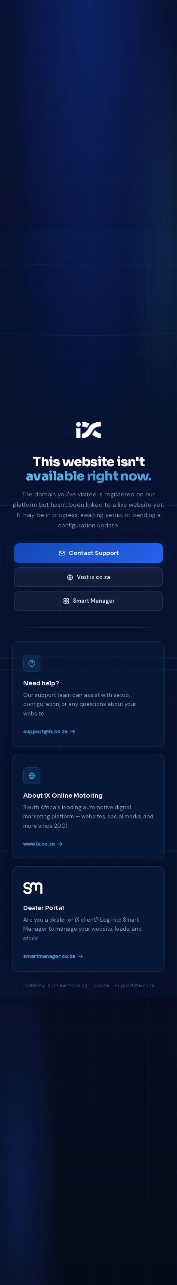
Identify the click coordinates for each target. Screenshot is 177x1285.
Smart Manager (94, 600)
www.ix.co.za (39, 843)
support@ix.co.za (45, 731)
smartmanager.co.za (49, 956)
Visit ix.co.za (93, 577)
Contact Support (94, 553)
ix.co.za (101, 985)
